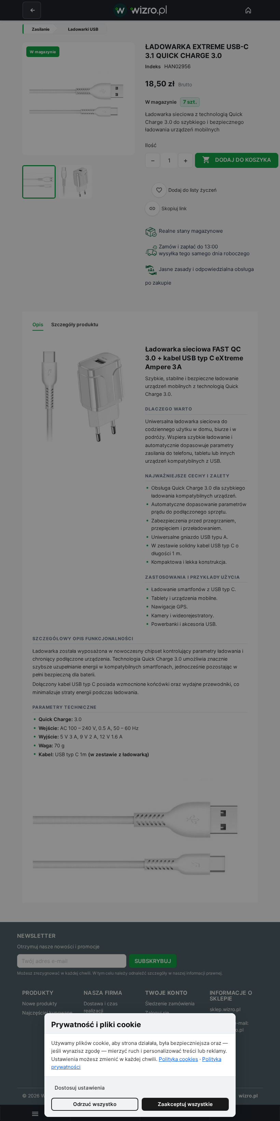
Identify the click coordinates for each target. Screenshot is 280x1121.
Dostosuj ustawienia (80, 1087)
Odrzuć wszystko (94, 1104)
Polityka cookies (178, 1059)
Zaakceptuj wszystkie (185, 1104)
